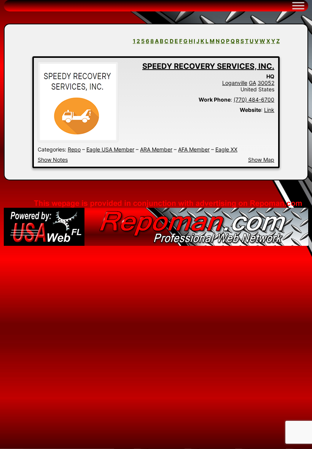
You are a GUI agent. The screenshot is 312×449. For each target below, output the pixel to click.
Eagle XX (226, 149)
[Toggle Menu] (298, 5)
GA (252, 83)
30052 (266, 83)
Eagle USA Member (110, 149)
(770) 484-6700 (254, 99)
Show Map (261, 159)
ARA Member (156, 149)
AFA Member (194, 149)
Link (269, 110)
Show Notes (53, 159)
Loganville (234, 83)
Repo (74, 149)
